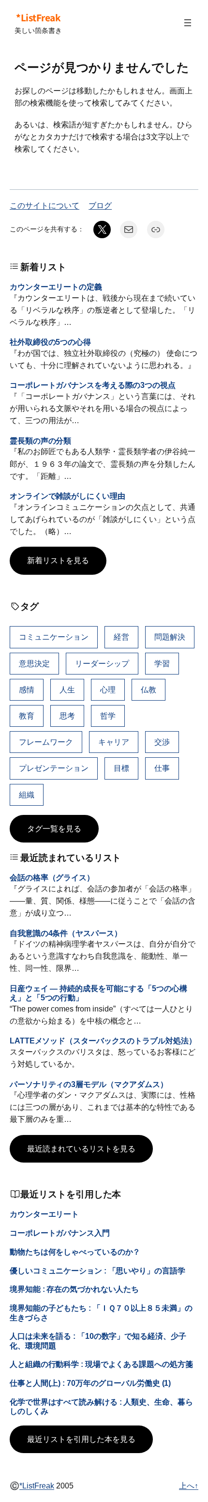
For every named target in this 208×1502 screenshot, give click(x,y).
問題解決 (169, 636)
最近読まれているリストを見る (81, 1148)
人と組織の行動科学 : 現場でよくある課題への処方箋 (101, 1364)
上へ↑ (188, 1485)
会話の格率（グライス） (52, 877)
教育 (26, 715)
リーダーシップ (102, 663)
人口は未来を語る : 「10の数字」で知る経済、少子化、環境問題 (98, 1341)
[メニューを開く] (187, 23)
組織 (26, 794)
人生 (67, 689)
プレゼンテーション (54, 768)
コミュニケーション (54, 636)
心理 (108, 689)
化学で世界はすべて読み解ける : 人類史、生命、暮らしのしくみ (101, 1406)
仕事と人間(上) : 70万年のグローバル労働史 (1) (90, 1383)
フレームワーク (46, 741)
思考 (67, 715)
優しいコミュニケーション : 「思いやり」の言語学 (97, 1270)
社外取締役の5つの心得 (50, 341)
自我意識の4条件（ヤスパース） (66, 933)
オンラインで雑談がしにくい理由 (67, 495)
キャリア (113, 741)
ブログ (100, 205)
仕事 (162, 768)
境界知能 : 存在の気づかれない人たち (74, 1289)
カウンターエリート (44, 1214)
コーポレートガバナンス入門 (60, 1232)
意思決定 (34, 663)
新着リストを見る (58, 560)
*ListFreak (38, 17)
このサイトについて (44, 205)
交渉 (162, 741)
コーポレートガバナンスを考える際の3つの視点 (93, 385)
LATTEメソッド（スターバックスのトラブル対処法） (103, 1040)
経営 (121, 636)
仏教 (148, 689)
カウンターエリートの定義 (56, 286)
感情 (26, 689)
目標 (121, 768)
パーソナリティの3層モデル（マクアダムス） (89, 1084)
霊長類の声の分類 (40, 440)
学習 (162, 663)
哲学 (108, 715)
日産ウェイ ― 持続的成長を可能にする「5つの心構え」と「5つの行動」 (98, 993)
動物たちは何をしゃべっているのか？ (75, 1251)
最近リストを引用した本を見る (81, 1439)
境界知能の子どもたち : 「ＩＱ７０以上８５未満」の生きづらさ (101, 1312)
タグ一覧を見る (54, 828)
